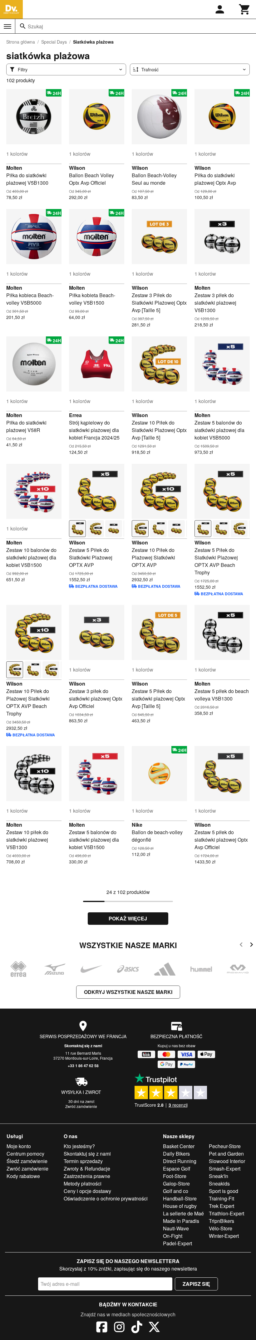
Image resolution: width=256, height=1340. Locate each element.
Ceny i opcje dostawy (87, 1191)
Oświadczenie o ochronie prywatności (106, 1198)
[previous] (241, 945)
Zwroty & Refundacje (87, 1168)
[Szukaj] (23, 26)
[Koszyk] (245, 9)
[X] (154, 1328)
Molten (14, 167)
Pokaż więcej (128, 918)
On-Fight (172, 1235)
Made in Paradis (181, 1220)
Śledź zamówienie (27, 1161)
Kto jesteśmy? (79, 1146)
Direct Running (179, 1161)
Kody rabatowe (23, 1176)
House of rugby (180, 1205)
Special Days (54, 42)
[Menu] (7, 26)
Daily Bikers (176, 1153)
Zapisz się (196, 1283)
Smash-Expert (224, 1168)
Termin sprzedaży (83, 1161)
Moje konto (19, 1146)
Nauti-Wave (176, 1228)
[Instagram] (119, 1328)
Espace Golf (176, 1168)
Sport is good (223, 1191)
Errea (75, 415)
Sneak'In (218, 1176)
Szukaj (35, 26)
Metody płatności (82, 1183)
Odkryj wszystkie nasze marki (128, 991)
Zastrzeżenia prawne (87, 1176)
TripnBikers (221, 1220)
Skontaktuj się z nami (83, 1045)
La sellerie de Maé (183, 1213)
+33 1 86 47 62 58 (83, 1065)
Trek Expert (221, 1205)
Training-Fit (221, 1198)
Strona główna (20, 42)
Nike (137, 824)
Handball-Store (180, 1198)
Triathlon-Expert (226, 1213)
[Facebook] (102, 1328)
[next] (251, 945)
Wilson (77, 167)
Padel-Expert (177, 1243)
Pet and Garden (226, 1153)
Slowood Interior (227, 1161)
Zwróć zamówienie (81, 1106)
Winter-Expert (224, 1235)
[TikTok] (136, 1328)
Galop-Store (176, 1183)
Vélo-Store (220, 1228)
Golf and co (175, 1191)
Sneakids (219, 1183)
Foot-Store (174, 1176)
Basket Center (178, 1146)
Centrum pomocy (25, 1153)
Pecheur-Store (225, 1146)
